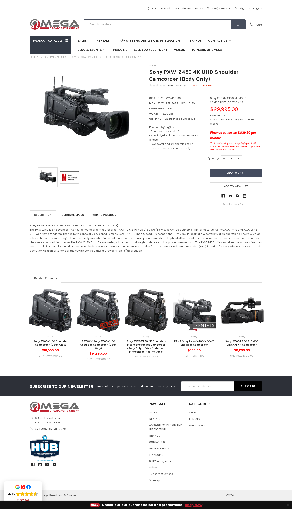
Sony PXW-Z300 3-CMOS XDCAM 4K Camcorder (242, 343)
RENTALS (104, 40)
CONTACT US (218, 40)
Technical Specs (72, 215)
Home (32, 57)
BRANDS (196, 40)
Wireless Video (198, 425)
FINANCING (119, 49)
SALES (82, 40)
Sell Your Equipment (151, 49)
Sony (74, 57)
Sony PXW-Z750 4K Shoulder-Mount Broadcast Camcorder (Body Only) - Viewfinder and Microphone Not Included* (146, 347)
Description (43, 215)
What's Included (104, 215)
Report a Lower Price (234, 204)
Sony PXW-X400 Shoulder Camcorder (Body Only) (50, 343)
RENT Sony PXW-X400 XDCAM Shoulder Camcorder (194, 343)
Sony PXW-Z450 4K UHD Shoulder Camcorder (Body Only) (111, 57)
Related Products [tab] (45, 278)
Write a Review (202, 85)
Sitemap (154, 480)
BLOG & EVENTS (89, 49)
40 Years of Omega (206, 49)
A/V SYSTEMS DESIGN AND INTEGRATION (150, 40)
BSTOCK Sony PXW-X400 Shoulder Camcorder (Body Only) (98, 345)
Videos (179, 49)
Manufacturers (58, 57)
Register (258, 8)
